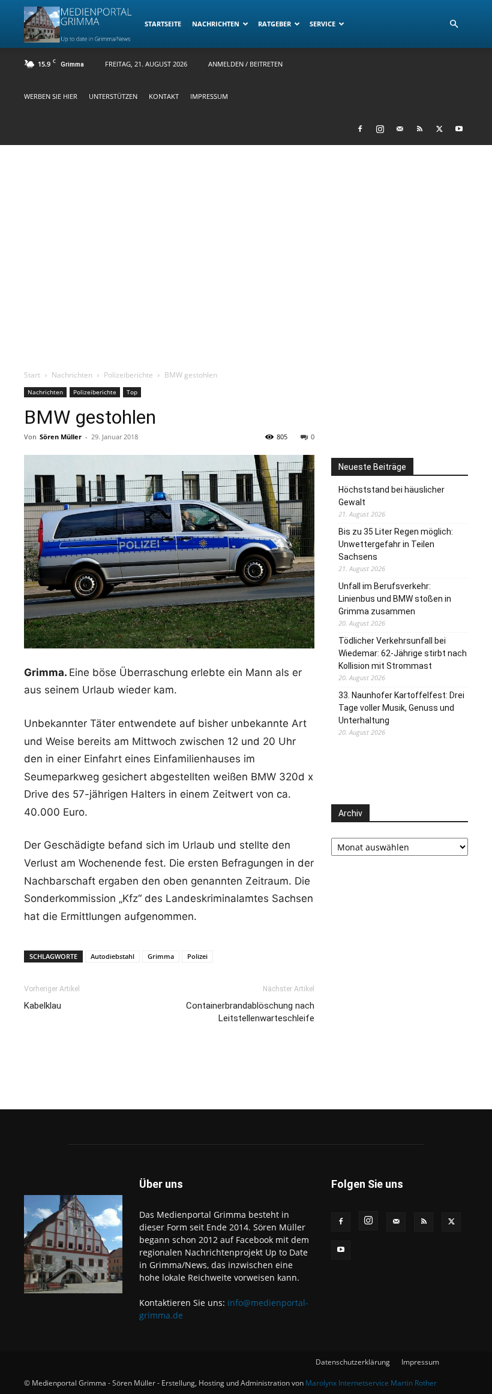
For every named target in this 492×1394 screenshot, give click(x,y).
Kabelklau (42, 1005)
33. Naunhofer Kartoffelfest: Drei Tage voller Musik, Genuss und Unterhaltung (401, 707)
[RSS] (419, 129)
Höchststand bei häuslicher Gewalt (391, 496)
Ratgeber (274, 23)
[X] (439, 129)
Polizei (197, 956)
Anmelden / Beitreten (245, 63)
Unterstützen (113, 96)
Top (132, 392)
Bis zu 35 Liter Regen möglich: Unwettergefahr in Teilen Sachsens (395, 544)
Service (322, 23)
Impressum (209, 96)
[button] (453, 24)
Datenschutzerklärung (353, 1362)
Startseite (163, 23)
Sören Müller (61, 436)
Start (32, 375)
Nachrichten (215, 23)
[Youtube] (459, 129)
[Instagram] (380, 129)
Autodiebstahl (112, 956)
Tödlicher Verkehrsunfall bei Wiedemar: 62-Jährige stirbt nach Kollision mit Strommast (402, 653)
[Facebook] (360, 129)
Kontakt (164, 96)
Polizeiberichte (128, 375)
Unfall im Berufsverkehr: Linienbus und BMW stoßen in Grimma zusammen (394, 598)
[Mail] (400, 129)
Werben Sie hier (50, 96)
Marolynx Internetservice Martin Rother (371, 1383)
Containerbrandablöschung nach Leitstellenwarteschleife (250, 1012)
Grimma (161, 956)
